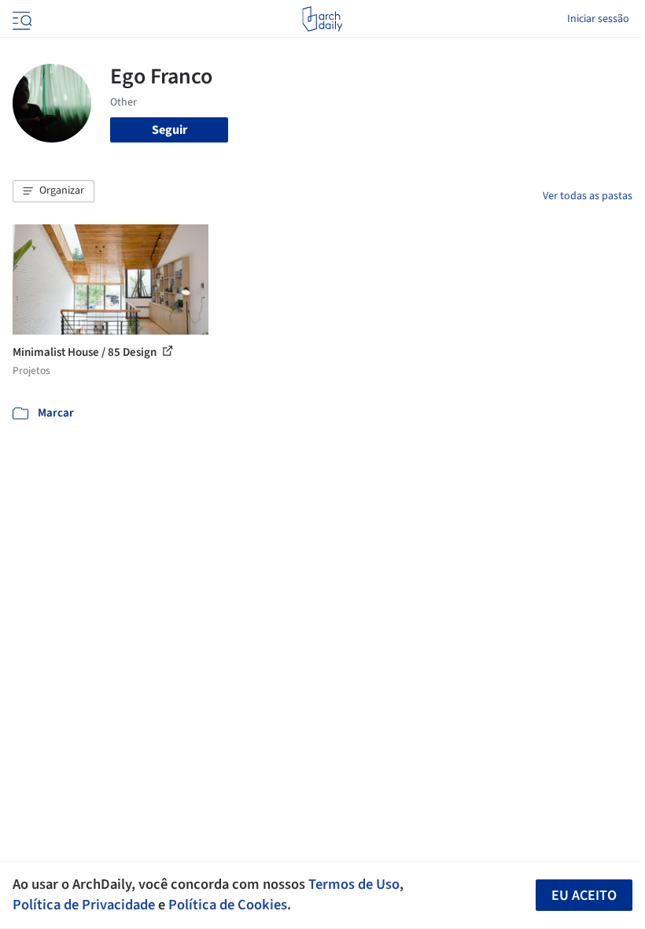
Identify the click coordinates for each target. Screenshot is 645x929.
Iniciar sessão (598, 18)
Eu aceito (584, 895)
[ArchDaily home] (322, 18)
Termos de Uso (354, 884)
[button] (53, 191)
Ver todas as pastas (587, 196)
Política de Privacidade (84, 904)
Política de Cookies (227, 904)
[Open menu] (20, 19)
